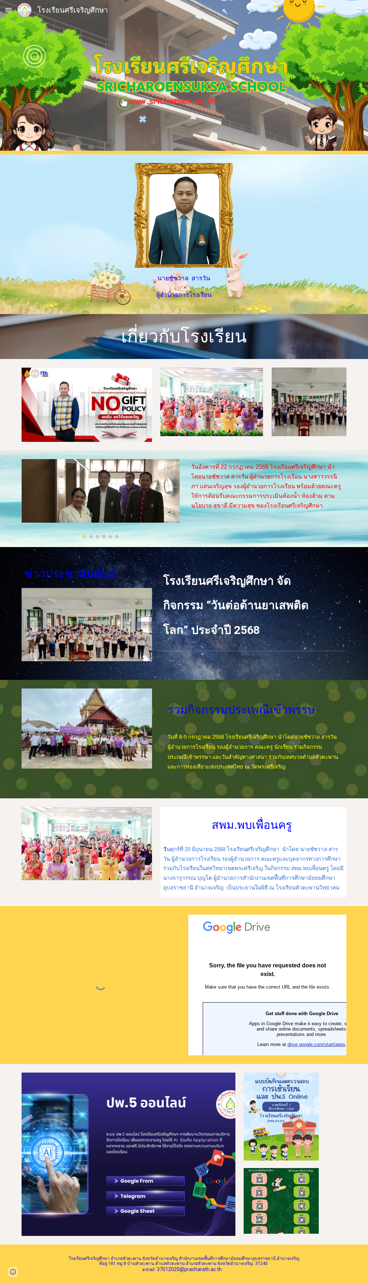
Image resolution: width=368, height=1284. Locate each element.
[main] (184, 286)
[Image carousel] (101, 498)
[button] (8, 10)
